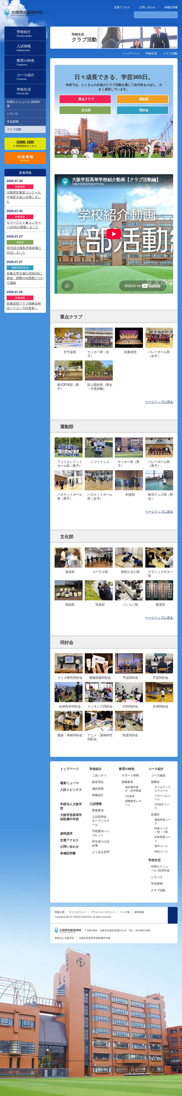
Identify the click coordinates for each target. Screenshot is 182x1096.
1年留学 (130, 796)
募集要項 (98, 810)
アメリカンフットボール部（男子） (69, 464)
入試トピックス (71, 789)
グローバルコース (162, 797)
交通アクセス (122, 7)
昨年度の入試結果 (100, 843)
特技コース (161, 851)
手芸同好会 (160, 677)
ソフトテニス (100, 462)
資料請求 (66, 833)
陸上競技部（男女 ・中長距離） (99, 386)
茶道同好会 (130, 735)
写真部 (100, 604)
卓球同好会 (160, 706)
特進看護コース (162, 838)
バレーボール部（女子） (159, 354)
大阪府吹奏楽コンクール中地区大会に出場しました (24, 197)
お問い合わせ (147, 7)
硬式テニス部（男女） (160, 496)
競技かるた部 (130, 572)
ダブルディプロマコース (162, 789)
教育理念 (98, 782)
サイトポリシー (77, 912)
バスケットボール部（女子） (99, 496)
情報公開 (59, 912)
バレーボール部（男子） (159, 464)
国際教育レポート (133, 803)
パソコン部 (130, 604)
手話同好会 (130, 677)
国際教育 (127, 782)
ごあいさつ (99, 775)
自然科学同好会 (70, 706)
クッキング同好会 (100, 706)
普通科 (155, 814)
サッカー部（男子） (128, 464)
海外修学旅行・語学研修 (133, 789)
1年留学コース (161, 806)
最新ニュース (69, 783)
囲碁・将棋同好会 (69, 735)
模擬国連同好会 (100, 677)
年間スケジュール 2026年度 (23, 104)
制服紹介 (98, 795)
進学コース (161, 846)
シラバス (12, 113)
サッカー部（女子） (98, 354)
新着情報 (25, 172)
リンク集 (125, 912)
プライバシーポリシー (103, 912)
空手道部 (70, 352)
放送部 (70, 572)
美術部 (70, 604)
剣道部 (130, 494)
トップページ (131, 53)
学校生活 (151, 53)
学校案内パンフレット (100, 833)
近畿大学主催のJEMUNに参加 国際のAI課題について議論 (25, 278)
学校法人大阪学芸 (71, 806)
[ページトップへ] (173, 915)
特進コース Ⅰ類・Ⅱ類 (161, 830)
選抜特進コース (162, 821)
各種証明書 (171, 7)
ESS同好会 (130, 706)
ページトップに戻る (159, 402)
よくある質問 (100, 852)
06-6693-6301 (143, 930)
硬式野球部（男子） (68, 386)
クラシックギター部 (160, 574)
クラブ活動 (14, 129)
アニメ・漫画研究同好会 (99, 737)
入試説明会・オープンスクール (100, 820)
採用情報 (139, 912)
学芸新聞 (12, 121)
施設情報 (98, 788)
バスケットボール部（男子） (69, 496)
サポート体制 (130, 775)
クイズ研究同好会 (69, 677)
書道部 (160, 604)
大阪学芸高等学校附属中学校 (71, 817)
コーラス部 (100, 572)
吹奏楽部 (130, 352)
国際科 (155, 782)
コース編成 (158, 775)
